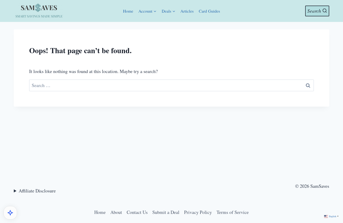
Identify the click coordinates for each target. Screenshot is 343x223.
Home (128, 11)
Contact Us (137, 212)
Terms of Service (233, 212)
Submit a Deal (165, 212)
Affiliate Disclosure (37, 191)
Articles (187, 11)
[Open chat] (10, 212)
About (116, 212)
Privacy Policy (198, 212)
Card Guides (209, 11)
